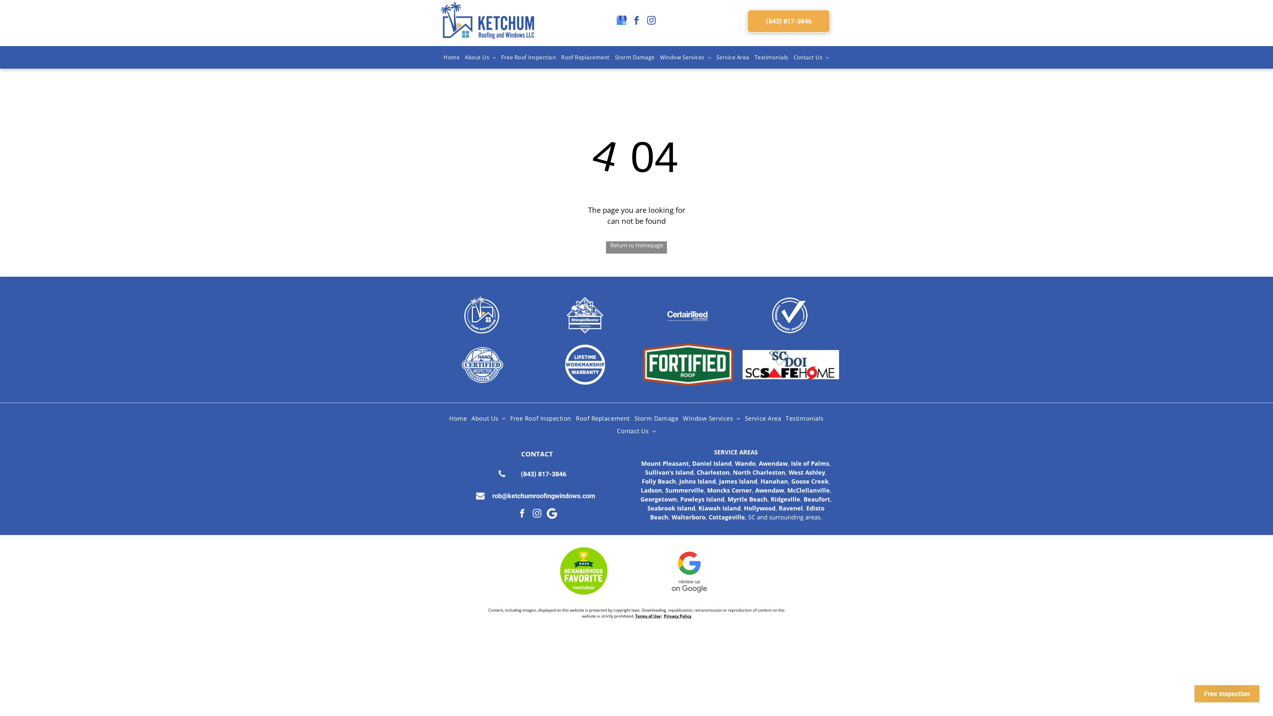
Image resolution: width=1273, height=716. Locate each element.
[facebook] (636, 21)
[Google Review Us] (689, 571)
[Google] (552, 514)
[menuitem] (451, 57)
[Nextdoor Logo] (584, 571)
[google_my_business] (621, 21)
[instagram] (651, 21)
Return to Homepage (636, 245)
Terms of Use (648, 616)
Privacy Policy (678, 616)
